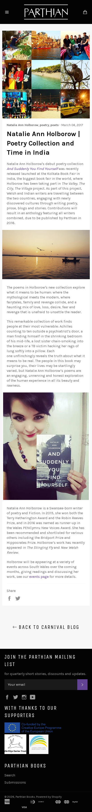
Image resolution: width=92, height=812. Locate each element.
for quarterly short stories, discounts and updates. (45, 674)
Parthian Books (25, 796)
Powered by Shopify (49, 796)
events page (39, 576)
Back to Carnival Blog (48, 627)
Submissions (15, 782)
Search (9, 775)
